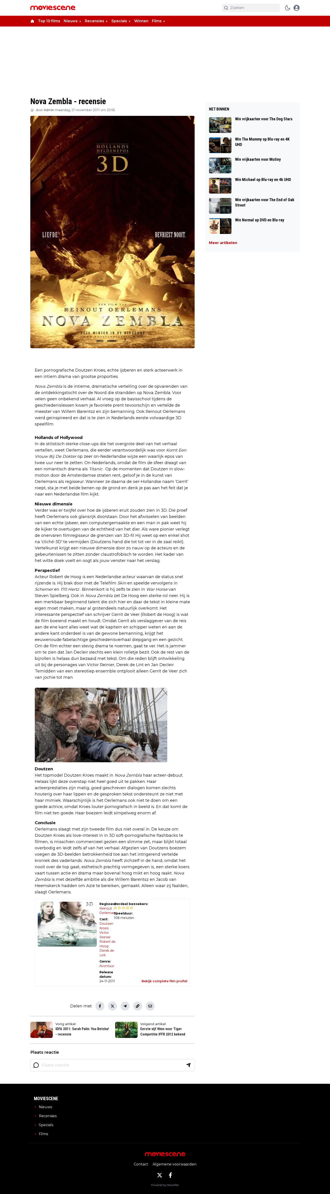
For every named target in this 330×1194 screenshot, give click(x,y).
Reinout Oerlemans (108, 910)
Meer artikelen (223, 243)
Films (157, 21)
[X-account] (159, 1175)
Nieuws (71, 21)
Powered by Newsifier (165, 1185)
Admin (49, 110)
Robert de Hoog (107, 944)
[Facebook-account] (170, 1175)
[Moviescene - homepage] (52, 8)
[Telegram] (125, 1006)
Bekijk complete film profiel (164, 981)
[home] (32, 21)
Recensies (94, 21)
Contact (141, 1164)
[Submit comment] (188, 1065)
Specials (119, 21)
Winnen (141, 21)
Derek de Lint (106, 953)
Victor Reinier (104, 935)
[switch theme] (287, 8)
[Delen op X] (112, 1006)
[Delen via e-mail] (150, 1006)
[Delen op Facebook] (99, 1006)
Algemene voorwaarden (174, 1164)
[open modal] (296, 8)
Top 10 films (49, 21)
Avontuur (106, 966)
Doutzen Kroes (106, 926)
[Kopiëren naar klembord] (137, 1006)
